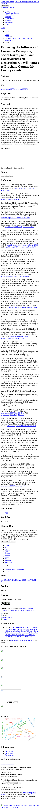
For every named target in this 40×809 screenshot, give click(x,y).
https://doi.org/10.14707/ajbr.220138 (21, 336)
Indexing (8, 17)
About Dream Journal (12, 13)
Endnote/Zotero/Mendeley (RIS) (15, 569)
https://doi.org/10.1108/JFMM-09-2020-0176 (21, 426)
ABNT (7, 551)
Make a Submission (7, 764)
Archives (8, 20)
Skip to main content (7, 2)
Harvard (7, 555)
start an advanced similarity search (21, 640)
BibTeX (7, 571)
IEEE (7, 557)
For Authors (9, 753)
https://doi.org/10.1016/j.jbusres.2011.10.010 (15, 218)
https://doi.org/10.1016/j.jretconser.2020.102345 (22, 245)
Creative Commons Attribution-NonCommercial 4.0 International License (18, 609)
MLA (7, 558)
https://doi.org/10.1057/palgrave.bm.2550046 (19, 227)
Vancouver (8, 562)
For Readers (9, 751)
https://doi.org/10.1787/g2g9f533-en (12, 413)
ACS (6, 547)
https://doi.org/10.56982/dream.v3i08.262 (14, 89)
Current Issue (9, 18)
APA (6, 549)
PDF (6, 513)
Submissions (9, 22)
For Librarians (9, 755)
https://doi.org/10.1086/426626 (11, 199)
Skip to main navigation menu (24, 2)
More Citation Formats (8, 542)
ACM (7, 545)
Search (3, 28)
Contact (7, 24)
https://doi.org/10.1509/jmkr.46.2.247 (13, 486)
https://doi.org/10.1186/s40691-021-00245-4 (22, 307)
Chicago (7, 553)
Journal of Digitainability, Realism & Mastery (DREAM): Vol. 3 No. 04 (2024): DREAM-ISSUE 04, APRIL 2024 (21, 634)
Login (7, 31)
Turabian (8, 560)
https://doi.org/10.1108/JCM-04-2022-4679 (15, 276)
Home (7, 11)
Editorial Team (9, 15)
